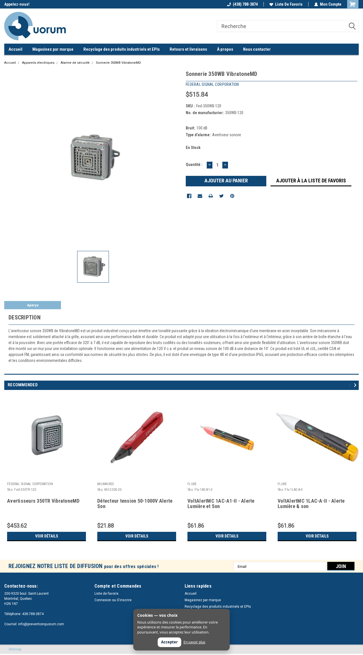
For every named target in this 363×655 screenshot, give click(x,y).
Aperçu (33, 305)
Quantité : (194, 164)
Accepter (169, 642)
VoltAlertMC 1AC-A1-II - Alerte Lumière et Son (221, 503)
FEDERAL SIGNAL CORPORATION (30, 484)
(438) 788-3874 (245, 4)
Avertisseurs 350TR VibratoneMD (43, 501)
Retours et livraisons (188, 49)
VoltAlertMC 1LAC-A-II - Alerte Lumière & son (311, 503)
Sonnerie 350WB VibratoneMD (118, 63)
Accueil (15, 49)
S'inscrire (124, 600)
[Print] (210, 196)
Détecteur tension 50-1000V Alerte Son (134, 503)
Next (356, 385)
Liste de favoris (289, 4)
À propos (225, 49)
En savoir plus (194, 642)
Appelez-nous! (16, 4)
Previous (351, 385)
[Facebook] (189, 196)
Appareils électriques (38, 63)
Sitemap (15, 649)
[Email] (200, 196)
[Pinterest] (232, 196)
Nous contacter (257, 49)
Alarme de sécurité (75, 63)
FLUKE (192, 484)
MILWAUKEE (105, 484)
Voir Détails (46, 536)
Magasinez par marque (52, 49)
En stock (193, 147)
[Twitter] (221, 196)
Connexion (102, 600)
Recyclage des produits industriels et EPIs (121, 49)
